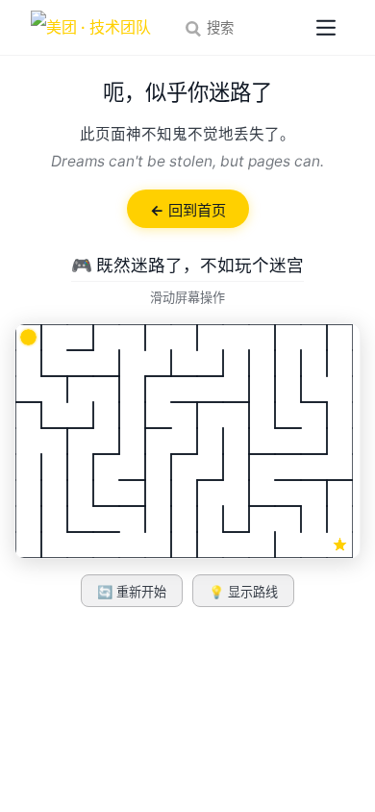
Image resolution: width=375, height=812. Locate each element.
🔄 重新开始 (131, 592)
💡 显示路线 (243, 592)
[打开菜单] (326, 28)
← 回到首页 (188, 210)
